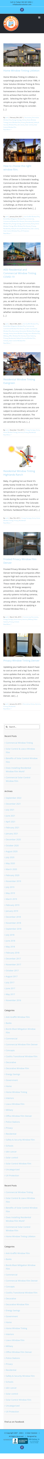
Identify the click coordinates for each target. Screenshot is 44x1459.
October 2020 (12, 845)
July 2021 (10, 809)
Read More (6, 129)
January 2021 (12, 833)
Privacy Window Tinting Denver (21, 660)
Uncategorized (13, 1169)
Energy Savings (17, 120)
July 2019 (10, 887)
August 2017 (11, 976)
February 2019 (12, 905)
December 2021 (13, 803)
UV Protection (25, 231)
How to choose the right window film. (17, 167)
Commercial (30, 219)
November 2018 (13, 923)
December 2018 (13, 917)
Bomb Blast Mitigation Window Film (14, 219)
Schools (5, 341)
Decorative (27, 117)
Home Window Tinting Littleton (21, 70)
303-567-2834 (26, 2)
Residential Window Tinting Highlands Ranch (19, 472)
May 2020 (10, 863)
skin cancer (20, 125)
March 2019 (11, 899)
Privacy (23, 122)
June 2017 (10, 988)
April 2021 (10, 821)
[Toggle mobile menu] (39, 17)
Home (24, 120)
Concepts (10, 1050)
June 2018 (10, 940)
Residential (29, 122)
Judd (6, 117)
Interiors (20, 432)
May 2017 (10, 994)
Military (5, 336)
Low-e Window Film (14, 122)
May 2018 (10, 946)
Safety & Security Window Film (20, 229)
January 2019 (12, 911)
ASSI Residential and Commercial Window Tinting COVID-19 (19, 273)
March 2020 (11, 869)
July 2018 (10, 934)
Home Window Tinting (20, 333)
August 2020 (11, 851)
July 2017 (10, 982)
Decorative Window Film (27, 331)
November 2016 (13, 1000)
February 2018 (12, 952)
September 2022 (13, 798)
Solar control (29, 125)
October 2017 (12, 970)
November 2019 (13, 881)
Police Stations (31, 336)
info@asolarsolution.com (22, 4)
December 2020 (13, 839)
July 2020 (10, 857)
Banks (9, 1023)
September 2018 (13, 928)
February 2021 (12, 827)
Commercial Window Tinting (19, 742)
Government (26, 224)
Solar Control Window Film (11, 231)
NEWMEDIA (7, 1440)
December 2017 (13, 958)
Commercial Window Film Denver (13, 221)
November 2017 (13, 964)
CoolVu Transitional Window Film (21, 1056)
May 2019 (10, 893)
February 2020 (12, 875)
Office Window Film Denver (22, 226)
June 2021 (10, 815)
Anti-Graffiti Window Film (31, 216)
